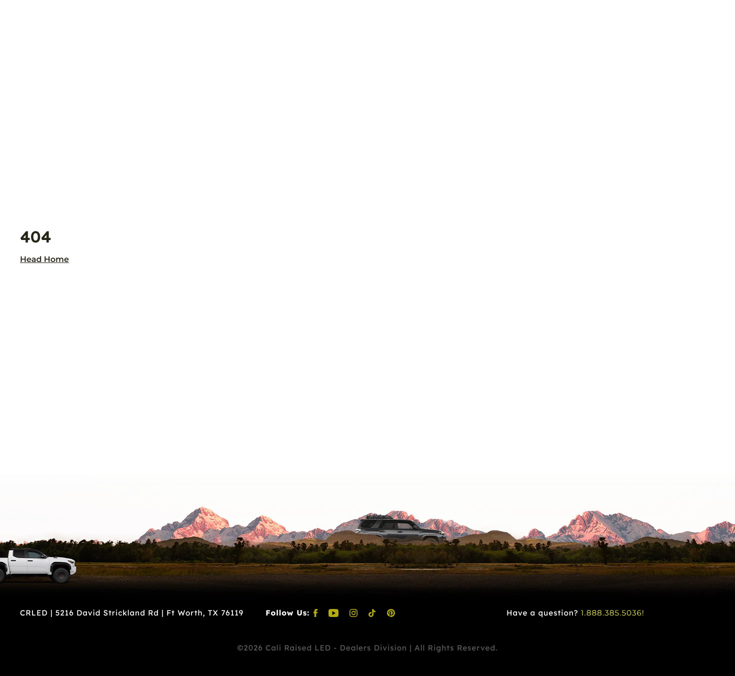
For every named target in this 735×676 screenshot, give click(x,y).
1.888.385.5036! (612, 613)
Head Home (44, 260)
